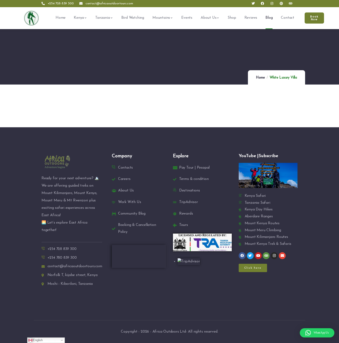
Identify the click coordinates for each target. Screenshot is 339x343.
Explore (181, 156)
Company (122, 156)
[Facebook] (262, 3)
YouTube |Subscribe (258, 156)
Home (260, 77)
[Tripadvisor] (290, 3)
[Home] (31, 18)
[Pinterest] (281, 3)
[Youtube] (258, 255)
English (37, 340)
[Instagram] (272, 3)
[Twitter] (253, 3)
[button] (268, 175)
